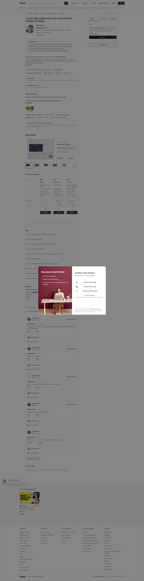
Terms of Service (93, 308)
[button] (89, 282)
